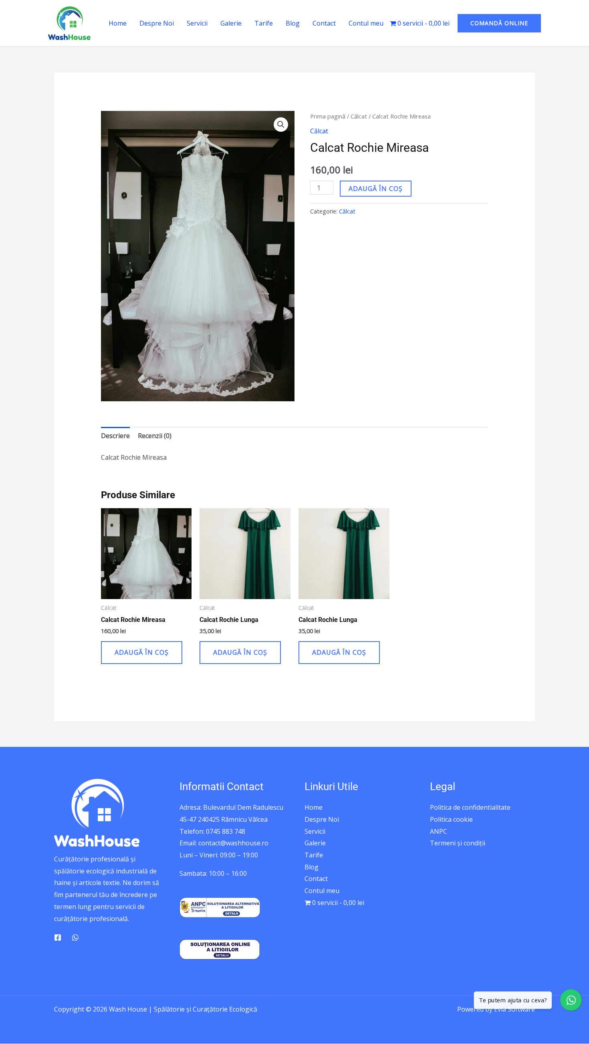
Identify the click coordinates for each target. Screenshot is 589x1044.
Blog (293, 23)
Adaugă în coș (376, 188)
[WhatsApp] (75, 937)
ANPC (438, 831)
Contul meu (366, 23)
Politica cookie (451, 819)
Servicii (197, 23)
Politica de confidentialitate (470, 807)
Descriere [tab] (115, 435)
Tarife (263, 23)
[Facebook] (57, 937)
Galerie (231, 23)
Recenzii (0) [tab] (154, 435)
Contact (324, 23)
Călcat (359, 116)
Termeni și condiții (457, 843)
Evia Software (514, 1009)
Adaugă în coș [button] (142, 652)
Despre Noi (156, 23)
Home (118, 23)
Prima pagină (327, 116)
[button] (499, 23)
